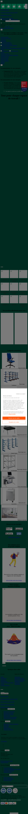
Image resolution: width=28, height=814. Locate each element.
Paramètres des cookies (14, 422)
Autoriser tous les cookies (14, 418)
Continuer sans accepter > (21, 393)
